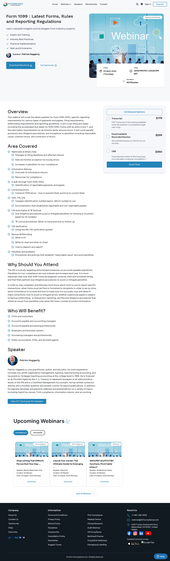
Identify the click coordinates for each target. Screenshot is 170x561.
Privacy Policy (54, 519)
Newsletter (53, 540)
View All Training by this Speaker (27, 401)
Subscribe (12, 532)
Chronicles (37, 433)
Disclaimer (52, 528)
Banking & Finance (95, 536)
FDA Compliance (95, 515)
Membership (91, 4)
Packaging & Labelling (97, 545)
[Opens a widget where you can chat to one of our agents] (161, 557)
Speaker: (26, 54)
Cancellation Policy (56, 536)
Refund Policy (54, 523)
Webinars (65, 4)
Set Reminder (47, 65)
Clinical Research (95, 523)
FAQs (10, 528)
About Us (12, 515)
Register (160, 4)
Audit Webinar (93, 528)
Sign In (148, 4)
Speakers (78, 4)
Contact (103, 4)
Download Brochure (19, 65)
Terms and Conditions (57, 515)
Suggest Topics (55, 545)
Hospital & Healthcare (97, 540)
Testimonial (13, 523)
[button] (137, 4)
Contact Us (13, 519)
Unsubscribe (53, 532)
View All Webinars (83, 494)
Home (55, 4)
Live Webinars (21, 433)
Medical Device (94, 519)
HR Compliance (94, 532)
